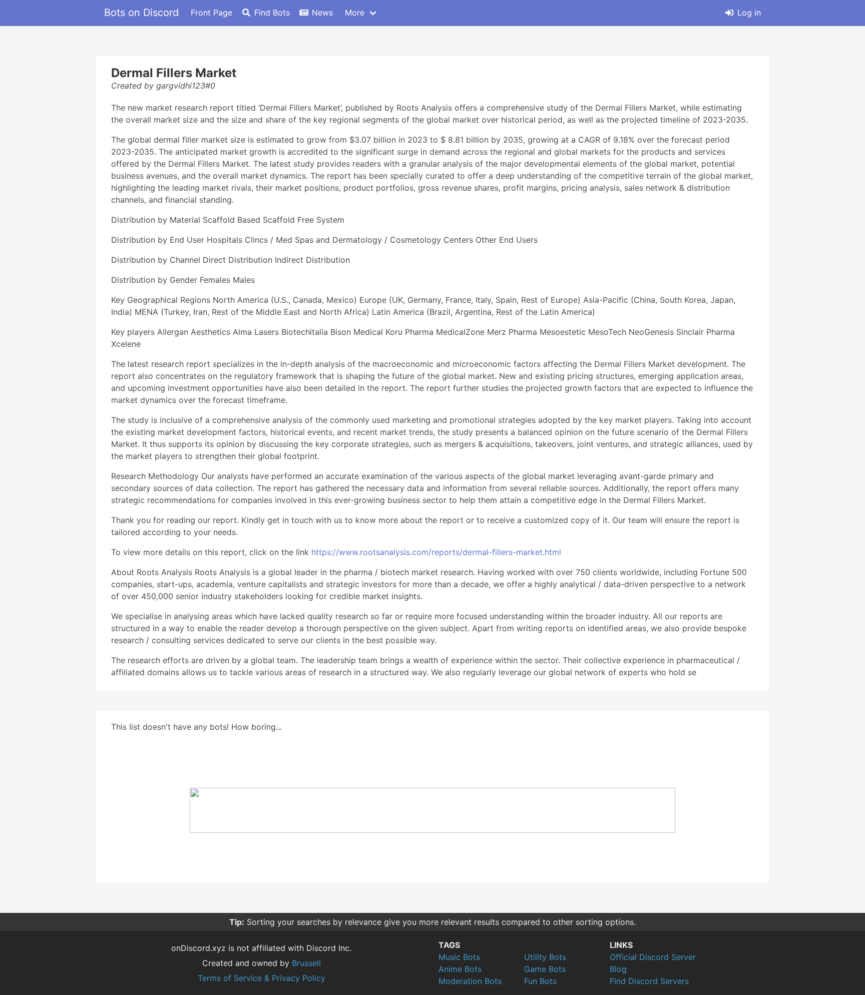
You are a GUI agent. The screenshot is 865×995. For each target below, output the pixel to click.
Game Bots (545, 969)
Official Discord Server (653, 957)
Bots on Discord (141, 13)
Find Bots (272, 13)
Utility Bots (545, 957)
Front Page (211, 13)
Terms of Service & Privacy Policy (261, 978)
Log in (749, 13)
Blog (618, 969)
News (322, 13)
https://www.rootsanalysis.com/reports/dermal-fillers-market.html (436, 552)
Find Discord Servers (649, 981)
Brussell (306, 963)
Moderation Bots (470, 981)
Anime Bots (460, 969)
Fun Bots (540, 981)
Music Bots (459, 957)
